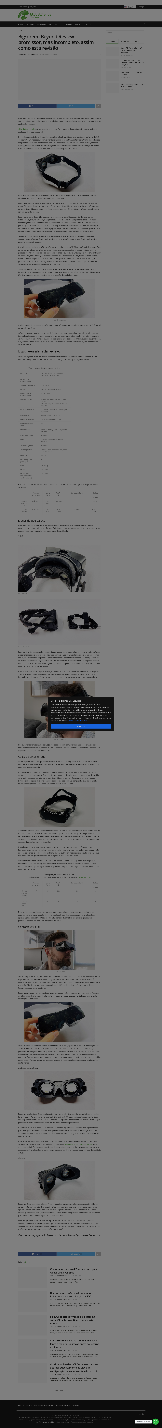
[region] (81, 714)
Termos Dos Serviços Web (77, 721)
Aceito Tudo (81, 726)
